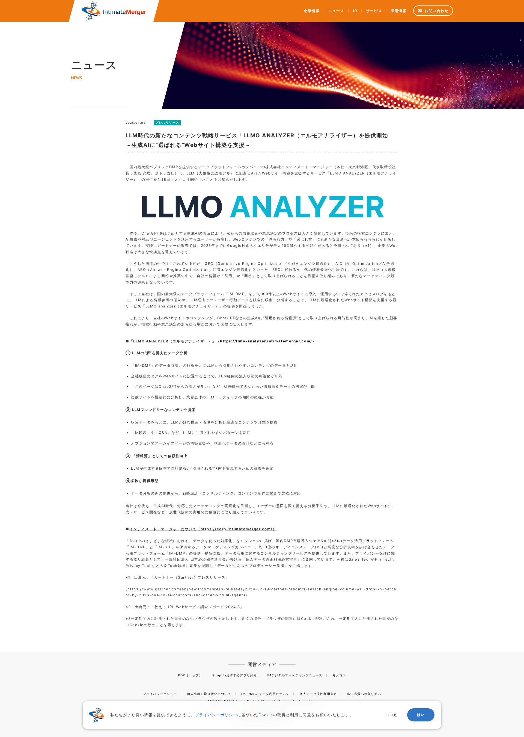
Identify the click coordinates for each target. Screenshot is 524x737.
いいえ (391, 715)
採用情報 (398, 11)
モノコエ (339, 675)
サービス (374, 11)
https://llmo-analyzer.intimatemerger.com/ (266, 341)
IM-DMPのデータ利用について (265, 694)
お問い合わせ (436, 10)
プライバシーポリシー (160, 694)
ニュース (336, 11)
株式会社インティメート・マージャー (114, 11)
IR (355, 11)
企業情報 (312, 11)
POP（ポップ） (190, 675)
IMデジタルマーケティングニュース (295, 675)
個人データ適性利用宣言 (318, 694)
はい (421, 715)
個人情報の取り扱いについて (209, 694)
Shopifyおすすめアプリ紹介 (234, 675)
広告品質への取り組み (364, 694)
